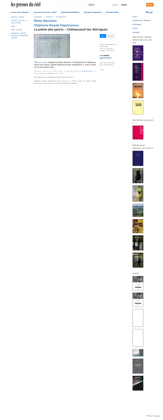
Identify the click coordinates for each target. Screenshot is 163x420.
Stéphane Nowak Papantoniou (56, 25)
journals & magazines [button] (93, 12)
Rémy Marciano (45, 21)
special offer (105, 58)
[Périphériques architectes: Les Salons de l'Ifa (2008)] (139, 132)
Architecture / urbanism (141, 20)
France (135, 28)
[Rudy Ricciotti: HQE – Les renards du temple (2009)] (139, 366)
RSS (150, 5)
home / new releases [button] (20, 12)
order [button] (103, 36)
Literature (136, 32)
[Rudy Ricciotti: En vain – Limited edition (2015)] (139, 318)
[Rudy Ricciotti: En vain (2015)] (139, 338)
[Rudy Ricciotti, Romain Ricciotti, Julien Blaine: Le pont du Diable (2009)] (139, 383)
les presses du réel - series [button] (45, 12)
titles (13, 26)
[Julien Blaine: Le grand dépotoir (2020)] (139, 193)
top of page (154, 416)
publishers (38, 17)
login (150, 12)
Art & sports (137, 24)
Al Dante (49, 17)
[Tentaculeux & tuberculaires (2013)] (139, 107)
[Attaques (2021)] (139, 176)
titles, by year (16, 30)
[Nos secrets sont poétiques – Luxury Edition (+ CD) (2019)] (139, 72)
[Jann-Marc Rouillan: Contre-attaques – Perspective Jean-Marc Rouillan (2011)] (139, 260)
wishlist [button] (110, 36)
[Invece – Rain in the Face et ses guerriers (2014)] (139, 226)
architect (51, 73)
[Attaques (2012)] (139, 243)
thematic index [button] (112, 12)
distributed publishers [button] (70, 12)
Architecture (61, 17)
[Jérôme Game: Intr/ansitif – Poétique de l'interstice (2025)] (139, 158)
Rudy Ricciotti (87, 71)
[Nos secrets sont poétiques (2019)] (139, 53)
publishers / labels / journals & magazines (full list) (19, 35)
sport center (42, 62)
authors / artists (17, 17)
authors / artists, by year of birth (19, 21)
